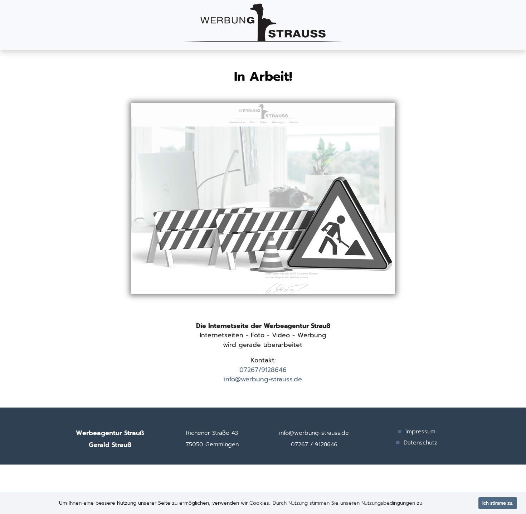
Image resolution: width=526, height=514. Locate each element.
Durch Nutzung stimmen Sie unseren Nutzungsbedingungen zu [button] (347, 503)
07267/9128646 (263, 370)
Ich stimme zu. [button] (497, 503)
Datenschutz (420, 442)
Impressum (420, 431)
